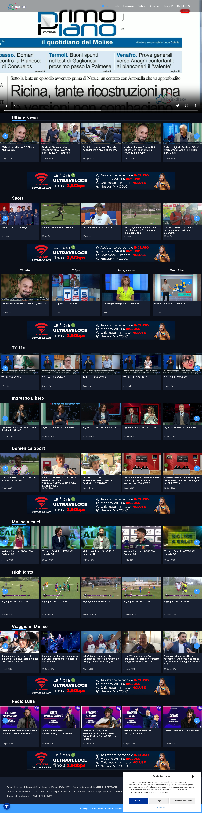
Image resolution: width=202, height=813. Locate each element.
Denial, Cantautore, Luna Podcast (181, 730)
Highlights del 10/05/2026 (14, 601)
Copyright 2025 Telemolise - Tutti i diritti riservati (101, 809)
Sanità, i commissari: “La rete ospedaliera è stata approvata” (101, 148)
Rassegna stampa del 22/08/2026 (121, 303)
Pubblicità (168, 6)
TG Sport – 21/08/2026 (65, 303)
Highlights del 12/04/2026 (55, 601)
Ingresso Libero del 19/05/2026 (180, 427)
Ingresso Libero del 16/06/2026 (58, 427)
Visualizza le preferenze (182, 801)
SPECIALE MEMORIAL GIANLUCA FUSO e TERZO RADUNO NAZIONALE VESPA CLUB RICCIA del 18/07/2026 (59, 481)
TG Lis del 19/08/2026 (94, 377)
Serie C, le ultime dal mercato (57, 227)
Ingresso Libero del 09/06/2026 (99, 427)
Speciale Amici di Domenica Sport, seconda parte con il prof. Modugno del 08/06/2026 (141, 480)
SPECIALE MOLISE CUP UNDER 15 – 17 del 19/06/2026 (19, 479)
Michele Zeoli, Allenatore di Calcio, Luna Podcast (137, 732)
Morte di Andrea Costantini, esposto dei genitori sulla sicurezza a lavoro (139, 150)
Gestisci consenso (6, 806)
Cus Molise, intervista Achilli (98, 227)
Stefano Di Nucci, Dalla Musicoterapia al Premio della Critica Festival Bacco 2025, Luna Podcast (100, 734)
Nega (159, 801)
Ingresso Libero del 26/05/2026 (140, 427)
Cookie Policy (161, 807)
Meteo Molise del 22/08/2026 (169, 303)
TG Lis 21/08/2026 (11, 377)
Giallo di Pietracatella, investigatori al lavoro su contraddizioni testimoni (56, 150)
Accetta (138, 801)
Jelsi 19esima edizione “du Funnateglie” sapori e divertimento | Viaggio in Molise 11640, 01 (141, 659)
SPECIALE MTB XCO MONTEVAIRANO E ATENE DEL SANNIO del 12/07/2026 (98, 480)
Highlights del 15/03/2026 (177, 601)
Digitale (115, 6)
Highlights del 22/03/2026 (136, 601)
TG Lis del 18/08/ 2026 (135, 377)
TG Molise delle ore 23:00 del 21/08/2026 (17, 148)
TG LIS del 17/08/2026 (175, 377)
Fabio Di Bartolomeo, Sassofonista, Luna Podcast (57, 732)
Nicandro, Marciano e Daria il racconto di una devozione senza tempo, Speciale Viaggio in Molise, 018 (182, 660)
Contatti (180, 6)
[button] (193, 776)
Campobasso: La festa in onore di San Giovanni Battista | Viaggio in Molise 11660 (60, 659)
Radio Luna (155, 6)
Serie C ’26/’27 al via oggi (14, 227)
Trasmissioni (128, 6)
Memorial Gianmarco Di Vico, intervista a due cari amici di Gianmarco (179, 230)
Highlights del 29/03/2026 (96, 601)
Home (105, 6)
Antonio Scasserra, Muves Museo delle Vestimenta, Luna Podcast (19, 732)
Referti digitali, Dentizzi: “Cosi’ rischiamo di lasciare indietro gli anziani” (181, 150)
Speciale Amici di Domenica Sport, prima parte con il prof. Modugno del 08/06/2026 (182, 480)
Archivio (141, 6)
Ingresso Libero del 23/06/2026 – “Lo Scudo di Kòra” (18, 429)
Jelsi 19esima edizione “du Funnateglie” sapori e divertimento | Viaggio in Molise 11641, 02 (101, 659)
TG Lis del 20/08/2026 (53, 377)
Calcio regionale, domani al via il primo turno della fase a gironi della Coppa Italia (140, 230)
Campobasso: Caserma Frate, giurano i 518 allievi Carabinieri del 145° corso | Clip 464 (19, 659)
